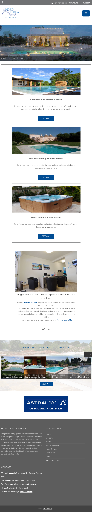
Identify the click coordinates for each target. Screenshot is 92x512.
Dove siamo (50, 453)
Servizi (48, 442)
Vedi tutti (46, 384)
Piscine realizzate (52, 445)
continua (46, 329)
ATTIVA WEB (47, 509)
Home (48, 434)
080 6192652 (73, 3)
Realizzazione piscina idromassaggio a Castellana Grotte (35, 377)
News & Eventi (51, 449)
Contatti (49, 457)
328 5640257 (85, 3)
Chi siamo (50, 438)
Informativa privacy (53, 460)
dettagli (46, 118)
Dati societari (26, 492)
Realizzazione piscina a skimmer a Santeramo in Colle (12, 377)
